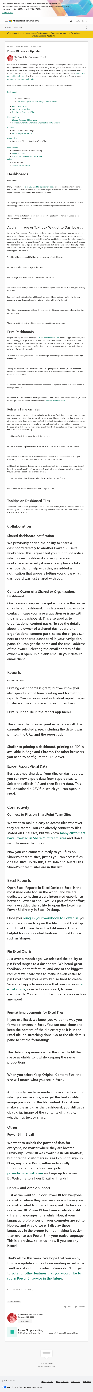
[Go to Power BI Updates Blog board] (12, 1332)
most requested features (49, 337)
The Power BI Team (21, 57)
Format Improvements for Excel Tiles (27, 156)
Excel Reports (12, 147)
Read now (51, 36)
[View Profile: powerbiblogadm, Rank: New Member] (10, 58)
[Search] (71, 20)
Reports (10, 127)
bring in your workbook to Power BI (50, 917)
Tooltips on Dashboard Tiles (23, 112)
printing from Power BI (55, 400)
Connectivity (12, 138)
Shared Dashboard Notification (25, 120)
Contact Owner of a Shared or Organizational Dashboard (36, 122)
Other (9, 159)
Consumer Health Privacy (33, 1387)
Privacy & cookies (62, 1382)
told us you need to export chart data (38, 186)
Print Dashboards (19, 106)
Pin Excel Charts (18, 153)
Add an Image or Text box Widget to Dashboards (37, 101)
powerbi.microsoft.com (25, 1173)
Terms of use (75, 1382)
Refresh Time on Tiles (21, 109)
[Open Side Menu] (6, 21)
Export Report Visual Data (23, 133)
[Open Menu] (86, 27)
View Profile (25, 1321)
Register (77, 21)
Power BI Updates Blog (14, 27)
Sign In (84, 21)
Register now (7, 12)
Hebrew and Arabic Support (21, 165)
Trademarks (87, 1382)
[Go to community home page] (24, 21)
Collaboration (13, 117)
